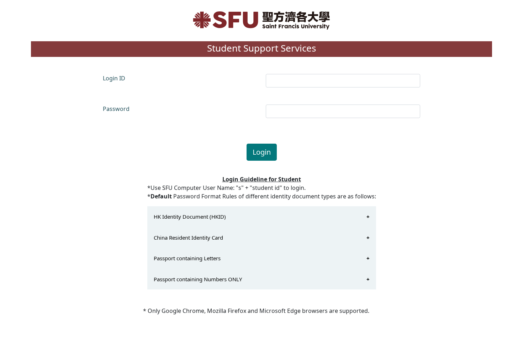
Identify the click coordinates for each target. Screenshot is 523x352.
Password (116, 109)
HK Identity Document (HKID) (190, 216)
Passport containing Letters (187, 258)
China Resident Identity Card (188, 237)
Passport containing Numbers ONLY (198, 279)
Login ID (114, 78)
